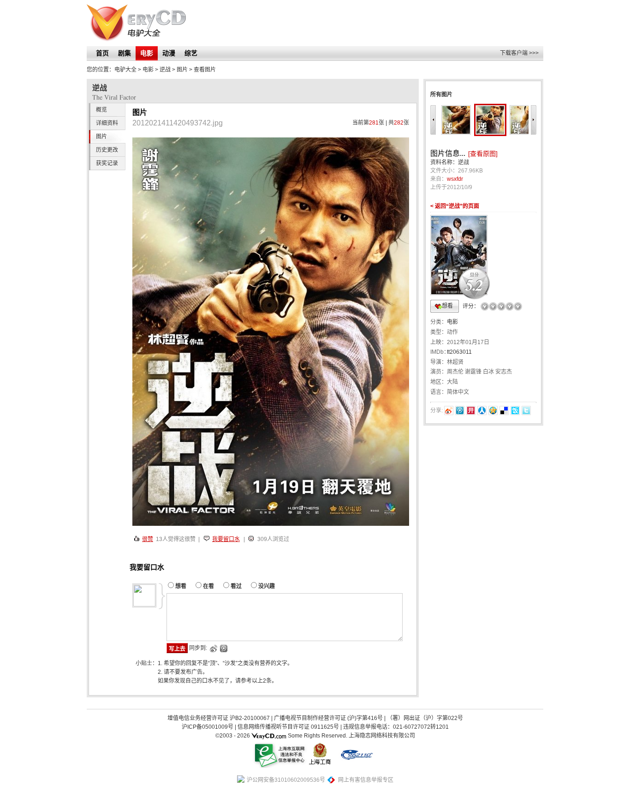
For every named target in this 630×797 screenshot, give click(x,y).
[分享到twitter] (526, 410)
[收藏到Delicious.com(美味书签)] (504, 410)
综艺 (190, 53)
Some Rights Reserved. (317, 735)
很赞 (147, 539)
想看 (447, 306)
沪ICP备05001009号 (207, 727)
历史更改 (107, 150)
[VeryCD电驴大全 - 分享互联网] (136, 23)
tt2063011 (459, 352)
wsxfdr (455, 179)
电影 (146, 53)
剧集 (124, 53)
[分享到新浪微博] (448, 410)
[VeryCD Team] (268, 735)
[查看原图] (483, 153)
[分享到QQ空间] (493, 410)
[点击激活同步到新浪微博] (212, 648)
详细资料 (107, 123)
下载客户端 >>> (519, 53)
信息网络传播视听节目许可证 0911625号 (288, 727)
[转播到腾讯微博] (459, 410)
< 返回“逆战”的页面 (454, 206)
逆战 (165, 69)
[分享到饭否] (515, 410)
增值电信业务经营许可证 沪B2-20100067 (218, 718)
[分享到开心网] (470, 410)
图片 (182, 69)
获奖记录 (107, 163)
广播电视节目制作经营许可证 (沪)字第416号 (328, 718)
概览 (101, 110)
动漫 (168, 53)
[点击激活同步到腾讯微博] (223, 648)
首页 (102, 53)
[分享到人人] (482, 410)
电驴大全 (125, 69)
